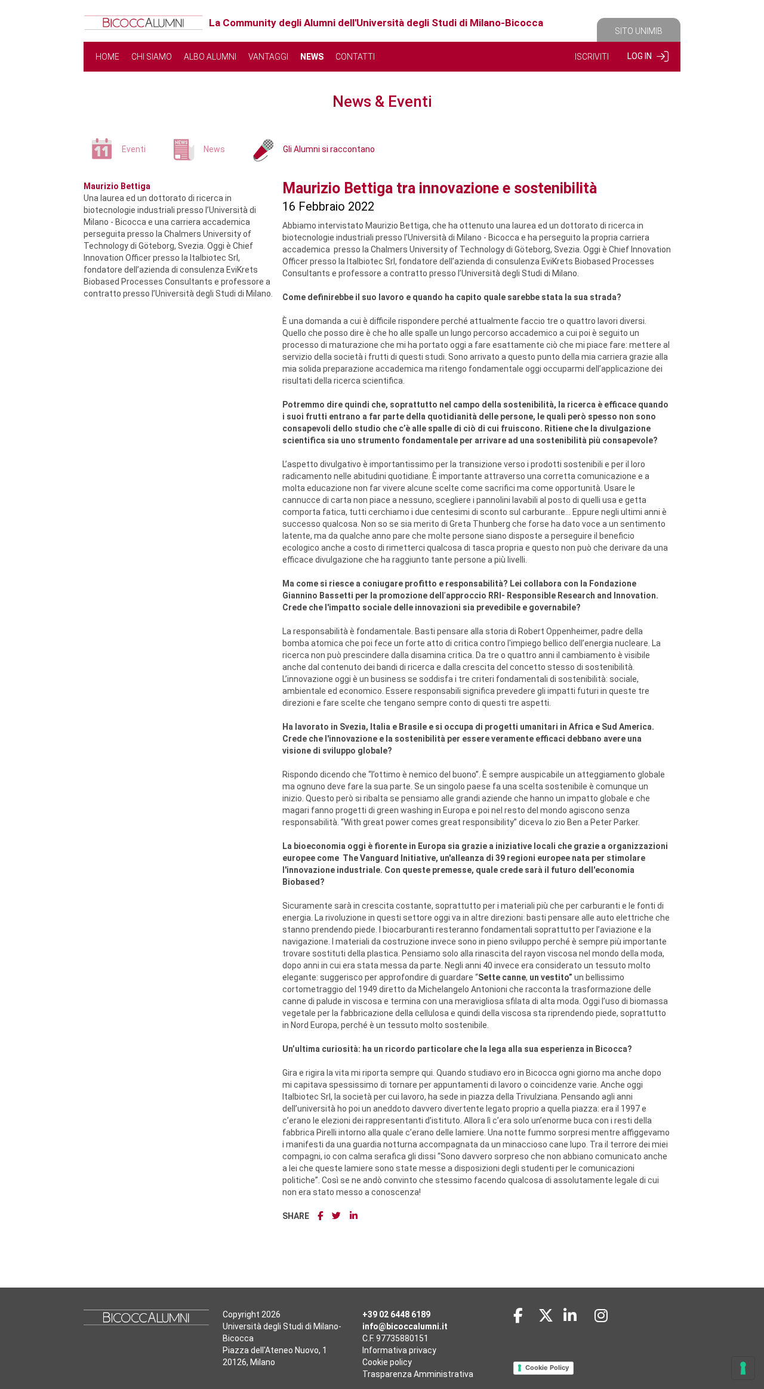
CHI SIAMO (151, 56)
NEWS (312, 56)
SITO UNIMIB (639, 31)
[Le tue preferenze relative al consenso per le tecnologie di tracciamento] (743, 1368)
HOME (107, 56)
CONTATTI (355, 56)
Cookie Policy (547, 1367)
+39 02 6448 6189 (396, 1314)
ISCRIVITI (592, 56)
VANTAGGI (268, 56)
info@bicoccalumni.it (405, 1326)
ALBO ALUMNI (210, 56)
